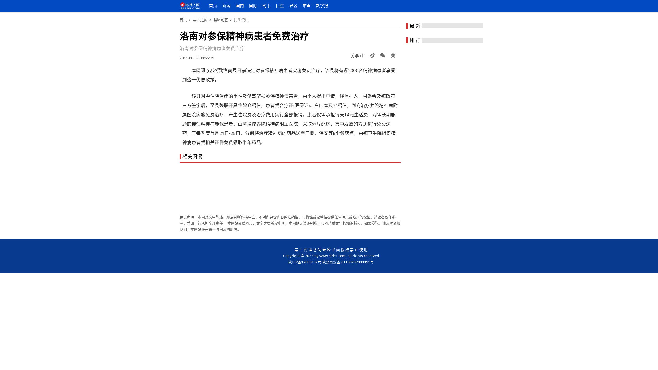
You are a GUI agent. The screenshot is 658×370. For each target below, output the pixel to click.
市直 (307, 5)
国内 (240, 5)
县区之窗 (200, 19)
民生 (280, 5)
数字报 (322, 5)
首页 (213, 5)
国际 (253, 5)
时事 (266, 5)
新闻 (226, 5)
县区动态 (221, 19)
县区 (293, 5)
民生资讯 (241, 19)
